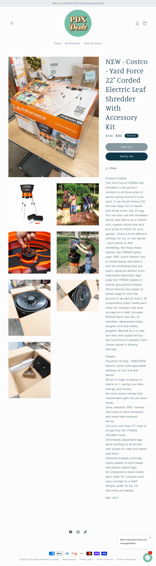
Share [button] (112, 168)
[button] (12, 23)
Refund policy (69, 559)
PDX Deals (33, 559)
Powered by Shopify (49, 559)
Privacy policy (87, 559)
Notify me (126, 156)
